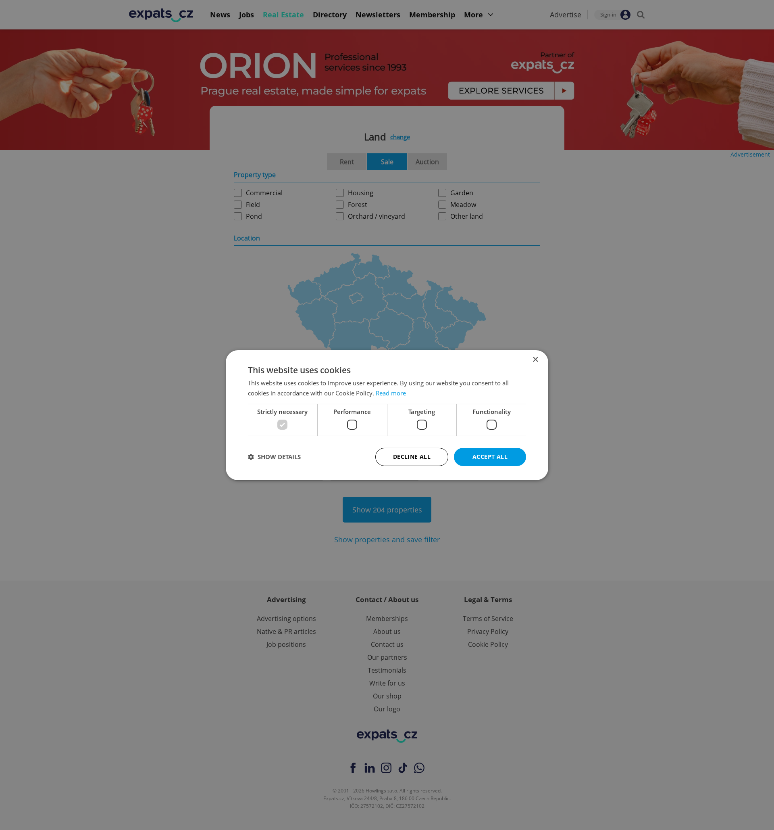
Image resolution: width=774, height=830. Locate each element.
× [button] (535, 359)
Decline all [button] (412, 456)
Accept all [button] (490, 456)
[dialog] (387, 415)
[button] (274, 456)
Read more (391, 393)
